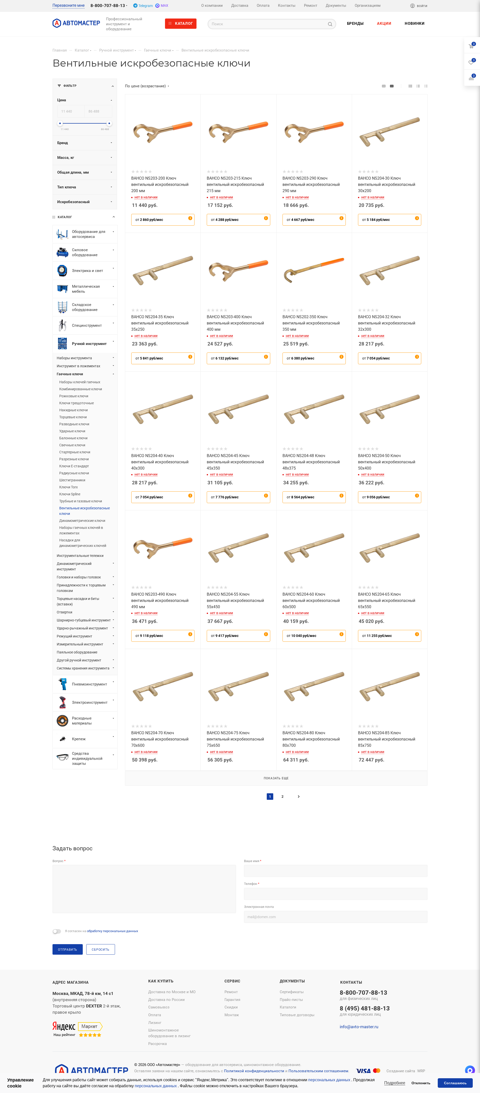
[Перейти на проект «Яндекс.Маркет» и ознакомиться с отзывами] (77, 1029)
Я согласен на (101, 931)
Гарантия (232, 999)
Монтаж (231, 1015)
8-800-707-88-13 (107, 5)
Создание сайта (400, 1071)
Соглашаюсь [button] (455, 1083)
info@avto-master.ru (359, 1026)
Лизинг (154, 1022)
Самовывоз (159, 1007)
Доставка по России (166, 999)
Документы (292, 981)
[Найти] (330, 24)
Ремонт (231, 992)
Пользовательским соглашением (318, 1071)
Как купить (161, 981)
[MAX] (470, 1070)
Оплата (154, 1015)
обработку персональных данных (112, 931)
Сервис (232, 981)
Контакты (351, 982)
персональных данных (329, 1080)
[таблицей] (425, 86)
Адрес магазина (70, 982)
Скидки (231, 1007)
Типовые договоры (297, 1015)
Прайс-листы (291, 999)
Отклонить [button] (421, 1083)
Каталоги (288, 1007)
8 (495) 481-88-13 (365, 1011)
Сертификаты (292, 992)
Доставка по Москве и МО (172, 992)
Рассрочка (157, 1043)
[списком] (418, 86)
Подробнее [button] (394, 1083)
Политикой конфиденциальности (254, 1071)
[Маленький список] (383, 86)
